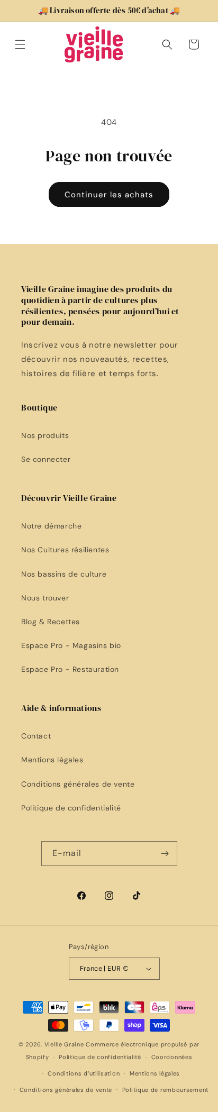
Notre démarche (51, 526)
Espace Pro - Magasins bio (71, 645)
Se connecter (45, 459)
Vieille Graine (64, 1044)
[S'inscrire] (165, 853)
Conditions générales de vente (77, 784)
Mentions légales (52, 759)
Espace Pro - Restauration (70, 669)
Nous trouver (45, 598)
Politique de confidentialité (71, 808)
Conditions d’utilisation (84, 1073)
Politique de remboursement (165, 1089)
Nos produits (45, 435)
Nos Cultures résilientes (65, 549)
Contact (36, 736)
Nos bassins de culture (63, 574)
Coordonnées (172, 1057)
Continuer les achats (109, 194)
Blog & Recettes (50, 621)
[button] (20, 44)
